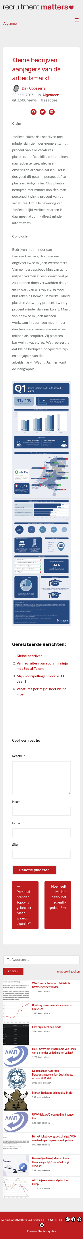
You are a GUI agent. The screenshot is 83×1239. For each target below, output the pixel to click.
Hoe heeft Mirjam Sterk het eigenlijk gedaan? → (57, 897)
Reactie (18, 756)
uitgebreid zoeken (68, 971)
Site (15, 844)
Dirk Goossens (33, 88)
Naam (17, 802)
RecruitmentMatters (14, 1220)
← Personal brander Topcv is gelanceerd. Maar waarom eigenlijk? (25, 905)
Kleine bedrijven (29, 656)
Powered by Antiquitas (41, 1231)
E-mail (18, 823)
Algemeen (11, 23)
